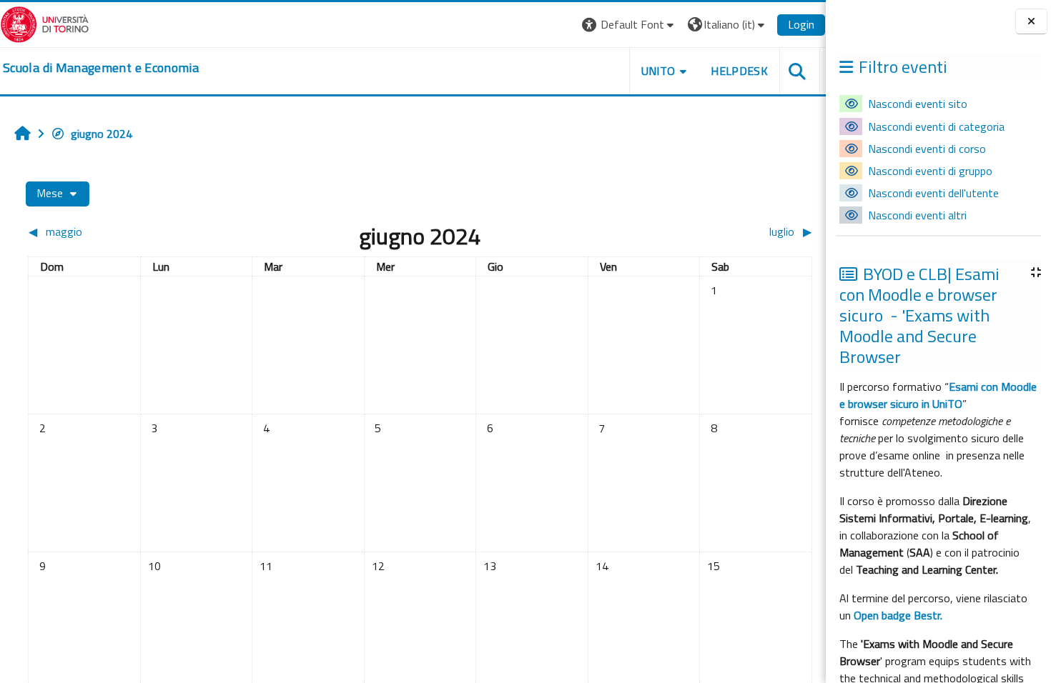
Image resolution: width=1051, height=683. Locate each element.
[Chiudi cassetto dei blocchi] (1031, 22)
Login (801, 24)
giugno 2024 (101, 133)
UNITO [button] (658, 70)
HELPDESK (739, 70)
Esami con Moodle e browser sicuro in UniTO (938, 395)
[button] (629, 25)
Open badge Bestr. (898, 615)
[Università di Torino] (44, 22)
